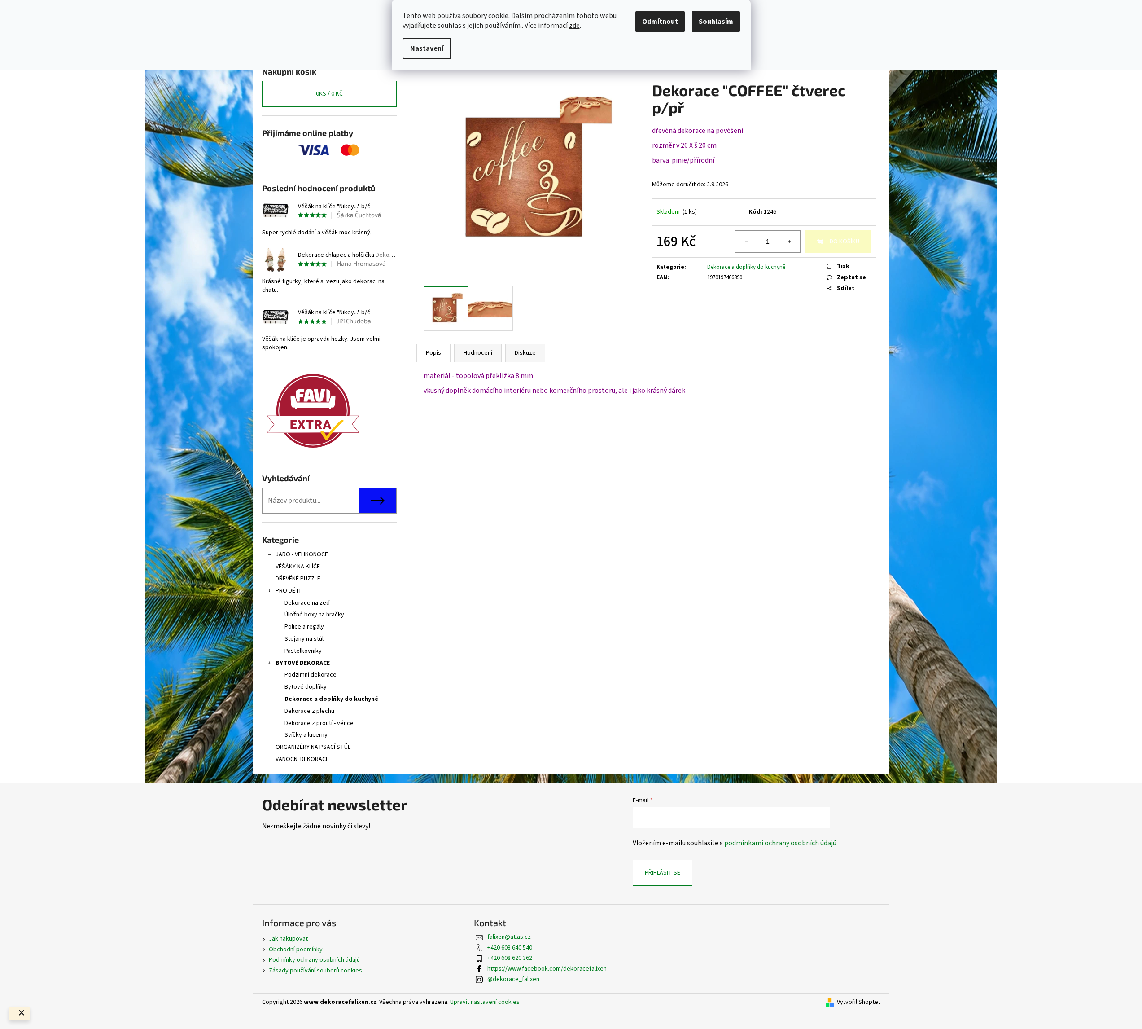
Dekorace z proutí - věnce (319, 723)
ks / (329, 93)
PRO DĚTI (288, 590)
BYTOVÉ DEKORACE (303, 663)
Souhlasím (716, 21)
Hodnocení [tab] (478, 352)
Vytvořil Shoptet (858, 1002)
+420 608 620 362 (509, 958)
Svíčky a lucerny (306, 734)
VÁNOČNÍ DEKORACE (302, 759)
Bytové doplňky (305, 686)
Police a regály (304, 626)
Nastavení (426, 48)
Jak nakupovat (288, 938)
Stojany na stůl (304, 638)
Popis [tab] (433, 352)
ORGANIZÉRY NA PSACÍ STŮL (313, 747)
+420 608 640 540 (509, 947)
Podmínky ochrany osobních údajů (314, 959)
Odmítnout (660, 21)
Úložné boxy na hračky (314, 614)
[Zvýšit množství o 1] (789, 241)
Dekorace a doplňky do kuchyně (331, 699)
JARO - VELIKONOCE (302, 554)
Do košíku (844, 241)
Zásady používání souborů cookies (315, 970)
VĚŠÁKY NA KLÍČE (298, 566)
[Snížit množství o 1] (746, 241)
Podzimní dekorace (310, 674)
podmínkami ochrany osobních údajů (780, 843)
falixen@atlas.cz (509, 936)
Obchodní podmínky (296, 949)
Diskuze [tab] (525, 352)
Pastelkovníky (303, 650)
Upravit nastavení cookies (485, 1002)
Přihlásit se (662, 872)
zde (574, 26)
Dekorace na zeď (307, 602)
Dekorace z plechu (309, 711)
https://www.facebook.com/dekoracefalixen (547, 968)
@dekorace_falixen (513, 979)
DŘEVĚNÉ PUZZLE (298, 578)
